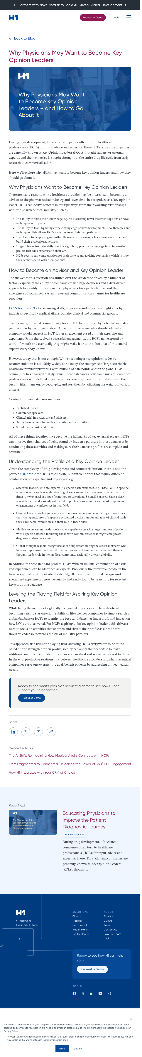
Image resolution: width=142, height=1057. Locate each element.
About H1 (109, 916)
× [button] (131, 1018)
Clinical (76, 916)
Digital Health (80, 933)
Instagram (109, 993)
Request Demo (32, 697)
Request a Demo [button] (92, 969)
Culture (108, 920)
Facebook (74, 993)
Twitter (83, 993)
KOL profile (27, 474)
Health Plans (79, 929)
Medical (77, 920)
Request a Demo (92, 17)
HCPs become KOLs (23, 308)
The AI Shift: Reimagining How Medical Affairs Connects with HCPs (59, 755)
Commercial (79, 925)
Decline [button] (78, 1048)
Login (116, 17)
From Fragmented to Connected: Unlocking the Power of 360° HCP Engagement (70, 764)
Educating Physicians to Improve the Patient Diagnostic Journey (89, 819)
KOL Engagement (75, 834)
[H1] (13, 17)
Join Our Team (112, 933)
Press (107, 925)
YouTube (100, 993)
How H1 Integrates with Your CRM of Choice (42, 772)
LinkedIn (91, 993)
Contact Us (110, 929)
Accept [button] (62, 1048)
